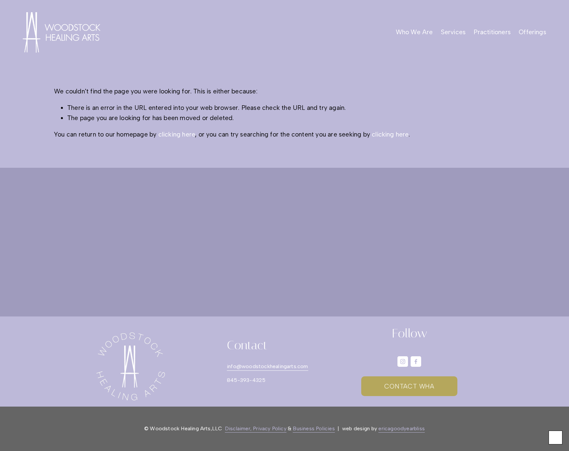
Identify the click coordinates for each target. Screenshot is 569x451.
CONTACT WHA (409, 386)
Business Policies (314, 428)
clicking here (176, 134)
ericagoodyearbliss (401, 428)
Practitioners (492, 32)
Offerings (532, 32)
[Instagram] (402, 361)
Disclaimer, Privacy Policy (255, 428)
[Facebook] (416, 361)
